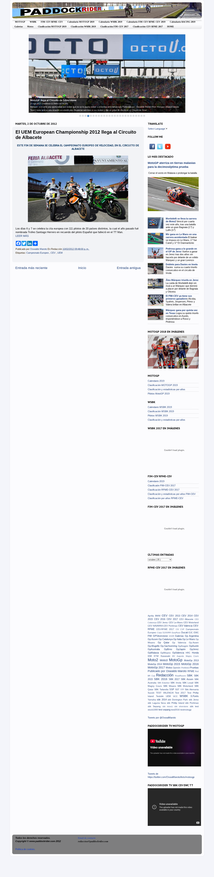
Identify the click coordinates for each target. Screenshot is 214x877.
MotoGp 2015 (172, 664)
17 (123, 116)
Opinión (177, 668)
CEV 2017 (173, 619)
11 (107, 116)
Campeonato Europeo (37, 252)
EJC (191, 632)
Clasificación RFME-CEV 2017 (163, 489)
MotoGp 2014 (155, 664)
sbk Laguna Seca (157, 703)
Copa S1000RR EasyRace (169, 633)
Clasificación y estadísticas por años (166, 389)
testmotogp (185, 710)
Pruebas (194, 667)
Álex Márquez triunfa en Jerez (182, 280)
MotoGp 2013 (191, 660)
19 (128, 116)
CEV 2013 (175, 615)
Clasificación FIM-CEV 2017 (114, 26)
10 (104, 116)
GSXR (172, 636)
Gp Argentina (192, 636)
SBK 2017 (175, 679)
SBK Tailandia (161, 689)
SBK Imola (176, 683)
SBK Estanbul (163, 683)
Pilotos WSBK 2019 (158, 415)
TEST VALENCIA (165, 693)
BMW (158, 616)
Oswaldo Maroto (39, 249)
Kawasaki (166, 656)
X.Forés (195, 696)
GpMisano (166, 653)
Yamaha (152, 700)
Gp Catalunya (166, 639)
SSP (172, 689)
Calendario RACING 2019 (182, 22)
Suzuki (152, 693)
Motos (30, 26)
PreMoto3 (185, 668)
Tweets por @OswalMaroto (162, 717)
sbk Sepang (155, 706)
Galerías (18, 26)
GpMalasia (154, 652)
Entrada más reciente (31, 268)
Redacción (165, 675)
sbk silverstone (182, 706)
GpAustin (194, 646)
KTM (157, 656)
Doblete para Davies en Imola (182, 264)
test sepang (165, 709)
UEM (60, 252)
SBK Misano (170, 686)
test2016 (175, 710)
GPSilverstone (161, 636)
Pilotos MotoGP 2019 (159, 393)
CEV (53, 252)
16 (120, 116)
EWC (196, 632)
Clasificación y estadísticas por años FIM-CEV (172, 494)
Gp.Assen (194, 642)
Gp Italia (177, 639)
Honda (195, 652)
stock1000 (153, 710)
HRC (189, 653)
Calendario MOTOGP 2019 (80, 22)
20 (131, 116)
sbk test (194, 706)
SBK (190, 675)
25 (144, 116)
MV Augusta (179, 656)
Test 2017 (181, 693)
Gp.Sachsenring (169, 646)
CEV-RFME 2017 (166, 629)
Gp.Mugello (154, 646)
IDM (151, 656)
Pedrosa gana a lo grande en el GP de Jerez (181, 250)
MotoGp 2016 (190, 664)
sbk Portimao (192, 703)
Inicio (82, 268)
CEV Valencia (185, 625)
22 (136, 116)
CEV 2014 (187, 615)
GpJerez (194, 649)
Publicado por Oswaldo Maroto (168, 671)
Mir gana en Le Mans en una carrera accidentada (181, 235)
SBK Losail (188, 683)
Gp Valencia (180, 642)
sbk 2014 (162, 699)
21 (133, 116)
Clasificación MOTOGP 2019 (52, 26)
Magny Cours (192, 656)
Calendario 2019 (156, 381)
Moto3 (164, 660)
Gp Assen (153, 639)
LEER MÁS (22, 235)
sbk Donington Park (178, 700)
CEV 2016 (160, 619)
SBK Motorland (185, 686)
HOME (170, 26)
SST (177, 689)
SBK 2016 (161, 679)
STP (182, 689)
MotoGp (176, 660)
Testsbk (161, 696)
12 (109, 116)
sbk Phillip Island (176, 703)
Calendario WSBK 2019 (110, 22)
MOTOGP (20, 22)
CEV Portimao (170, 626)
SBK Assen (187, 679)
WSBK (33, 22)
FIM (150, 636)
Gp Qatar (165, 642)
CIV (178, 629)
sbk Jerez (194, 700)
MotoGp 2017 (157, 667)
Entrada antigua (129, 268)
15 (117, 116)
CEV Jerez (163, 622)
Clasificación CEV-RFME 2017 (148, 26)
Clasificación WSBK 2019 (83, 26)
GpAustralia (156, 649)
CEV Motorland (191, 622)
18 (125, 116)
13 (112, 116)
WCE (176, 696)
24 (141, 116)
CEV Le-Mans (176, 622)
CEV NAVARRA (155, 626)
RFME (191, 671)
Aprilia (151, 616)
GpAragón (183, 646)
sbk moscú (168, 706)
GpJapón (183, 649)
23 (139, 116)
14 (115, 116)
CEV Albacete (187, 619)
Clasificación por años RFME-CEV (165, 498)
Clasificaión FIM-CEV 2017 (161, 485)
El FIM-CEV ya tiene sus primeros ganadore (179, 297)
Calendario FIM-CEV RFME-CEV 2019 (146, 22)
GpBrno (170, 649)
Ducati (185, 632)
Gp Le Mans (189, 639)
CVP (183, 629)
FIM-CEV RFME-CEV (52, 22)
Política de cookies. (25, 849)
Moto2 (154, 660)
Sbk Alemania (192, 689)
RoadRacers (181, 676)
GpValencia (179, 652)
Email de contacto (87, 837)
